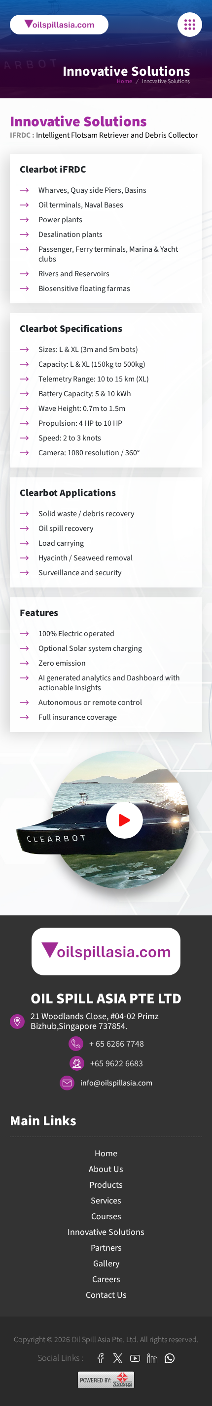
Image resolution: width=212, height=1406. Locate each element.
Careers (106, 1279)
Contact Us (106, 1295)
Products (106, 1185)
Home (124, 81)
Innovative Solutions (106, 1232)
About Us (106, 1169)
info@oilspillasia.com (116, 1083)
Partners (106, 1248)
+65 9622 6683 (116, 1063)
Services (106, 1201)
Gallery (106, 1264)
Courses (106, 1216)
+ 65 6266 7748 (116, 1044)
